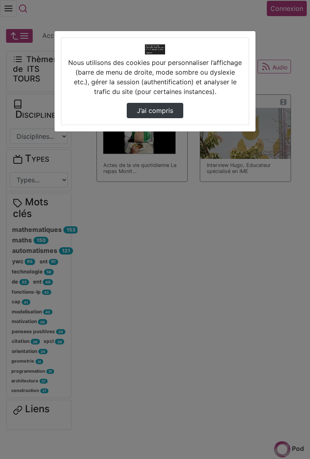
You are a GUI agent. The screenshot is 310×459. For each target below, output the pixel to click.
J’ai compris (155, 110)
